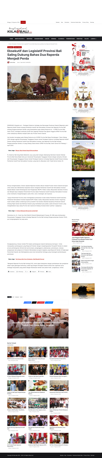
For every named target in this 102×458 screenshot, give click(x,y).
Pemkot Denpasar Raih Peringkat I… (59, 376)
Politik (87, 38)
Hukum (47, 38)
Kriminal (53, 38)
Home (11, 38)
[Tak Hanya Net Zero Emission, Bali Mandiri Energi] (76, 255)
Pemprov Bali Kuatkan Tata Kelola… (16, 409)
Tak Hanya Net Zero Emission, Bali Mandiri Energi (87, 255)
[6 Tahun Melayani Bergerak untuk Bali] (16, 369)
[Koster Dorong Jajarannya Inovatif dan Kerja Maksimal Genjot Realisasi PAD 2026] (16, 420)
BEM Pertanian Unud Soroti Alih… (15, 358)
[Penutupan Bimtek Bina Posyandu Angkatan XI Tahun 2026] (76, 269)
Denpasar (14, 44)
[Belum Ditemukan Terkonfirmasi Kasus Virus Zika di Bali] (37, 352)
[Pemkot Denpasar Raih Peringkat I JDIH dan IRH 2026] (59, 369)
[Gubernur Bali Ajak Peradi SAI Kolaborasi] (37, 369)
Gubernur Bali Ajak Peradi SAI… (36, 376)
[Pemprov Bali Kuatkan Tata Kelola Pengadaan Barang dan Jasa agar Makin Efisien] (16, 403)
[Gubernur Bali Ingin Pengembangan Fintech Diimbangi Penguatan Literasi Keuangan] (16, 385)
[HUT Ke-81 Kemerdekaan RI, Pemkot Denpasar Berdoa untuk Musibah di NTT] (59, 438)
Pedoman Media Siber (76, 22)
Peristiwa (79, 38)
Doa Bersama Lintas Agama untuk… (37, 409)
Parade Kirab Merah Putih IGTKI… (58, 358)
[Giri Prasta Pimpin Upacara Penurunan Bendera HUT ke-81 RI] (16, 438)
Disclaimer (67, 22)
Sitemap (92, 22)
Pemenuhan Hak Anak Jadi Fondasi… (59, 392)
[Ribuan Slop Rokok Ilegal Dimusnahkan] (76, 262)
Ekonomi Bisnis (38, 38)
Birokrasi (29, 38)
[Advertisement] (51, 10)
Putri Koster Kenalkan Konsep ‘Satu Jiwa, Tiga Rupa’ (87, 248)
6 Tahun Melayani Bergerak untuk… (16, 376)
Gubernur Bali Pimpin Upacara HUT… (37, 445)
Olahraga (61, 38)
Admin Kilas (12, 62)
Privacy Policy (85, 22)
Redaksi (58, 22)
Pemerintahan (70, 38)
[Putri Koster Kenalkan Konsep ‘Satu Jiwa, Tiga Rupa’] (76, 248)
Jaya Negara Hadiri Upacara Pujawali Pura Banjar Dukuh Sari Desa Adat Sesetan (38, 323)
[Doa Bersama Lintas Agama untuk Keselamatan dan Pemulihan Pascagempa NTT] (37, 403)
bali (13, 297)
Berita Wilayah (19, 38)
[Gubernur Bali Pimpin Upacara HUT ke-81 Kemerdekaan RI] (37, 438)
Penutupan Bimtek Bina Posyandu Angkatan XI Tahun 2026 (87, 269)
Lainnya (93, 38)
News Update (17, 47)
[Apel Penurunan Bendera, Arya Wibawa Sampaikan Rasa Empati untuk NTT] (59, 420)
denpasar (17, 297)
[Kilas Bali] (19, 30)
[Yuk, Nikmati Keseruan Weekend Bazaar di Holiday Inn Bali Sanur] (37, 385)
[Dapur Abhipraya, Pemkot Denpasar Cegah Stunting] (59, 403)
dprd (21, 297)
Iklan (62, 22)
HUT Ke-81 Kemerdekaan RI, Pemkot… (59, 445)
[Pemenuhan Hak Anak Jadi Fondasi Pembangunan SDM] (59, 385)
